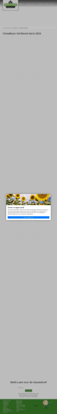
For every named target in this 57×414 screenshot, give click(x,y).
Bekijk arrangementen (28, 217)
